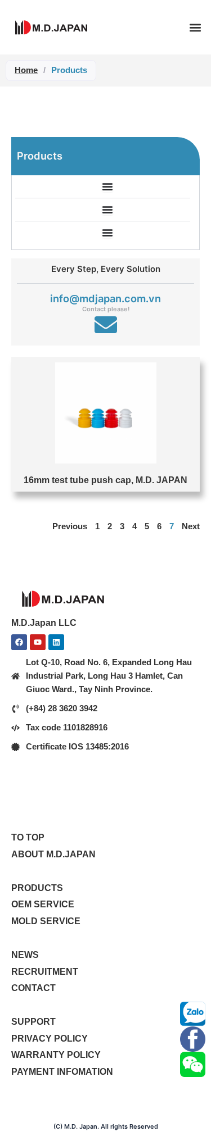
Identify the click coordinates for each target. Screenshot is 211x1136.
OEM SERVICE (42, 904)
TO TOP (27, 837)
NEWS (25, 954)
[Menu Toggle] (107, 186)
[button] (195, 27)
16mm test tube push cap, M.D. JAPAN (105, 480)
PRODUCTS (37, 888)
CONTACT (33, 988)
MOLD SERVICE (45, 921)
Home (26, 70)
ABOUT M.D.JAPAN (53, 854)
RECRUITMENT (44, 971)
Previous (69, 526)
